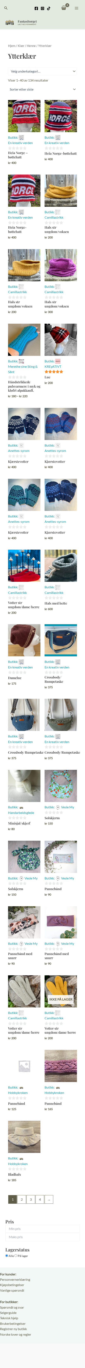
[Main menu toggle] (76, 8)
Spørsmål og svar (12, 1307)
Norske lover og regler (15, 1334)
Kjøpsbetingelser (12, 1285)
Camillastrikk (54, 217)
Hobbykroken (18, 1093)
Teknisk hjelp (9, 1318)
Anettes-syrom (19, 451)
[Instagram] (42, 8)
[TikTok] (49, 8)
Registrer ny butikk (13, 1329)
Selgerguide (8, 1313)
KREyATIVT (53, 366)
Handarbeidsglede (21, 812)
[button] (6, 8)
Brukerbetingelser (13, 1323)
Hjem (11, 46)
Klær (21, 46)
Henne (31, 46)
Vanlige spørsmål (12, 1290)
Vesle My (67, 807)
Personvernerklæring (15, 1279)
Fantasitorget (27, 21)
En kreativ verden (20, 143)
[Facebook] (36, 8)
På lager (22, 1256)
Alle (11, 1256)
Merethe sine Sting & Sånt (23, 369)
